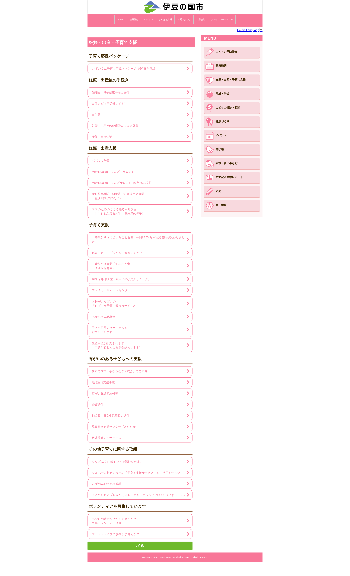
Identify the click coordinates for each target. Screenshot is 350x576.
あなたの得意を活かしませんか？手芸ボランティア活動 (114, 521)
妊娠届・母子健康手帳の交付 (110, 92)
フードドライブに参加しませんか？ (115, 534)
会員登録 (134, 19)
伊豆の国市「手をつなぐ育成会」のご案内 (119, 371)
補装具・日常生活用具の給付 (110, 415)
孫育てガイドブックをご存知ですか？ (117, 252)
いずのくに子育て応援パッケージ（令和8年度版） (125, 68)
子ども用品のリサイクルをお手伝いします (110, 330)
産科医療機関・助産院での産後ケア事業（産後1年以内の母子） (118, 196)
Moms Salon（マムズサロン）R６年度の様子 (121, 183)
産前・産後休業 (102, 136)
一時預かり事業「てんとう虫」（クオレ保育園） (112, 266)
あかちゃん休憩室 (104, 316)
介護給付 (97, 404)
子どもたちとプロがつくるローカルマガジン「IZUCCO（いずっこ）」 (139, 495)
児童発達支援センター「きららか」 (115, 426)
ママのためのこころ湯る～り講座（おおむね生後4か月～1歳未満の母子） (118, 211)
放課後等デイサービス (106, 438)
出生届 (96, 114)
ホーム (120, 19)
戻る (140, 545)
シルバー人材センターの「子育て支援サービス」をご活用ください (136, 473)
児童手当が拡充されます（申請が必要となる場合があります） (117, 345)
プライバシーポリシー (222, 19)
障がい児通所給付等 (105, 393)
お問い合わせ (184, 19)
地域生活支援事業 (103, 382)
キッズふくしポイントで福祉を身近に (117, 461)
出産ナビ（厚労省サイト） (109, 103)
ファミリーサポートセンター (111, 290)
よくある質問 (165, 19)
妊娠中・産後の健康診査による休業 (115, 125)
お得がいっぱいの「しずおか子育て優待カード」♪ (113, 303)
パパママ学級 (101, 160)
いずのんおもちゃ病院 (107, 484)
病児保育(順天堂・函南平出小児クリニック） (123, 279)
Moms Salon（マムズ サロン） (113, 171)
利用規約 (200, 19)
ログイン (148, 19)
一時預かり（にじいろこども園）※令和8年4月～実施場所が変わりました (138, 239)
